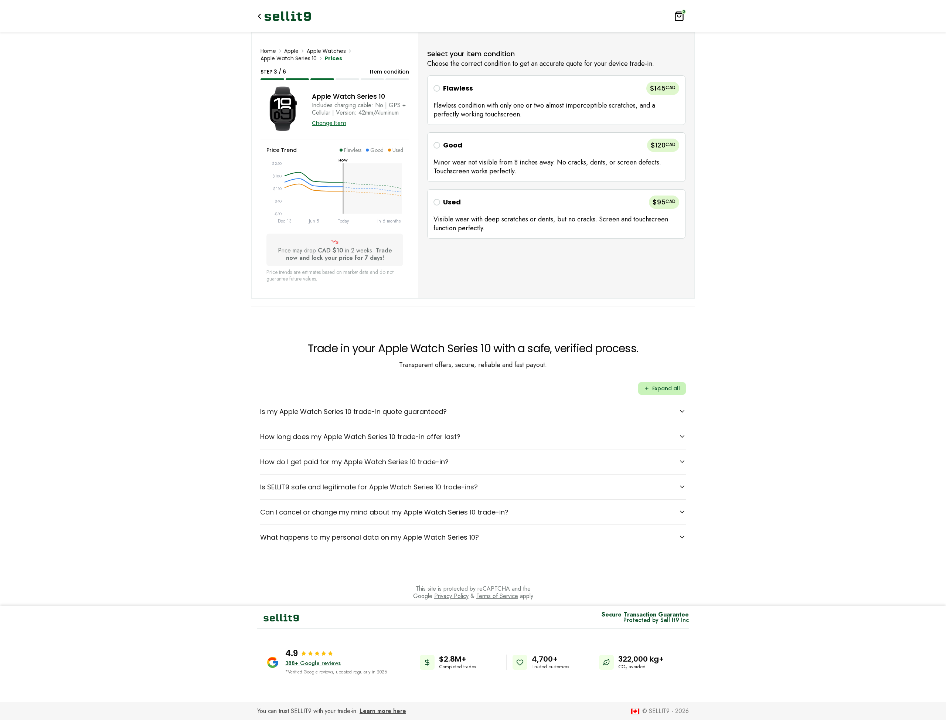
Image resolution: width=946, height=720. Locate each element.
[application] (334, 194)
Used (452, 202)
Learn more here (383, 711)
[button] (556, 100)
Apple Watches (326, 51)
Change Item (329, 123)
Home (268, 51)
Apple (291, 51)
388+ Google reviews (313, 663)
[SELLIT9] (288, 16)
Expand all (666, 388)
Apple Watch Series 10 (289, 58)
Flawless (458, 88)
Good (452, 145)
